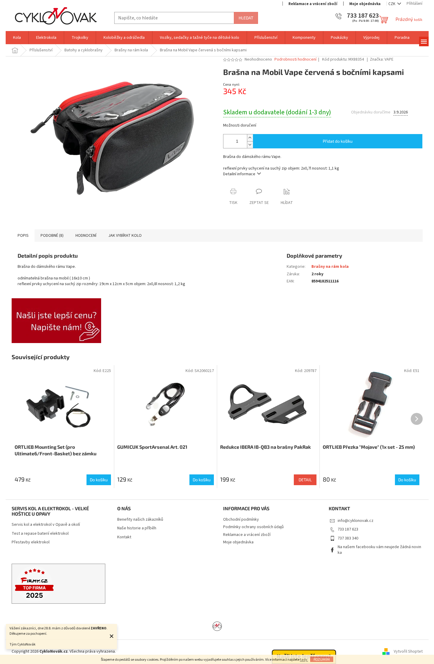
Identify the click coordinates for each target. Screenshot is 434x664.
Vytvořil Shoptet (408, 652)
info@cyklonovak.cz (355, 521)
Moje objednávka (365, 4)
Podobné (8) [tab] (52, 236)
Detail (305, 479)
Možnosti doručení (239, 125)
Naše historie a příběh (136, 528)
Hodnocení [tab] (85, 236)
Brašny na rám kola (330, 267)
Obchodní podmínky (241, 519)
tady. (304, 659)
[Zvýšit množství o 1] (250, 137)
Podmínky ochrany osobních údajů (253, 527)
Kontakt (124, 537)
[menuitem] (17, 37)
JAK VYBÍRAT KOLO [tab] (125, 236)
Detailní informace (239, 174)
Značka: (381, 59)
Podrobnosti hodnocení (295, 59)
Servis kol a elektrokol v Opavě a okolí (46, 525)
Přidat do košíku (338, 141)
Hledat (246, 17)
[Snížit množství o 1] (250, 144)
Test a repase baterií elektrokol (40, 534)
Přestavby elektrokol (31, 542)
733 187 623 (348, 529)
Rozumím (321, 659)
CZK (392, 4)
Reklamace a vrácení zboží (312, 4)
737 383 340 (348, 538)
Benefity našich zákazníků (140, 519)
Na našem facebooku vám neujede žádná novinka (379, 550)
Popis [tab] (23, 236)
